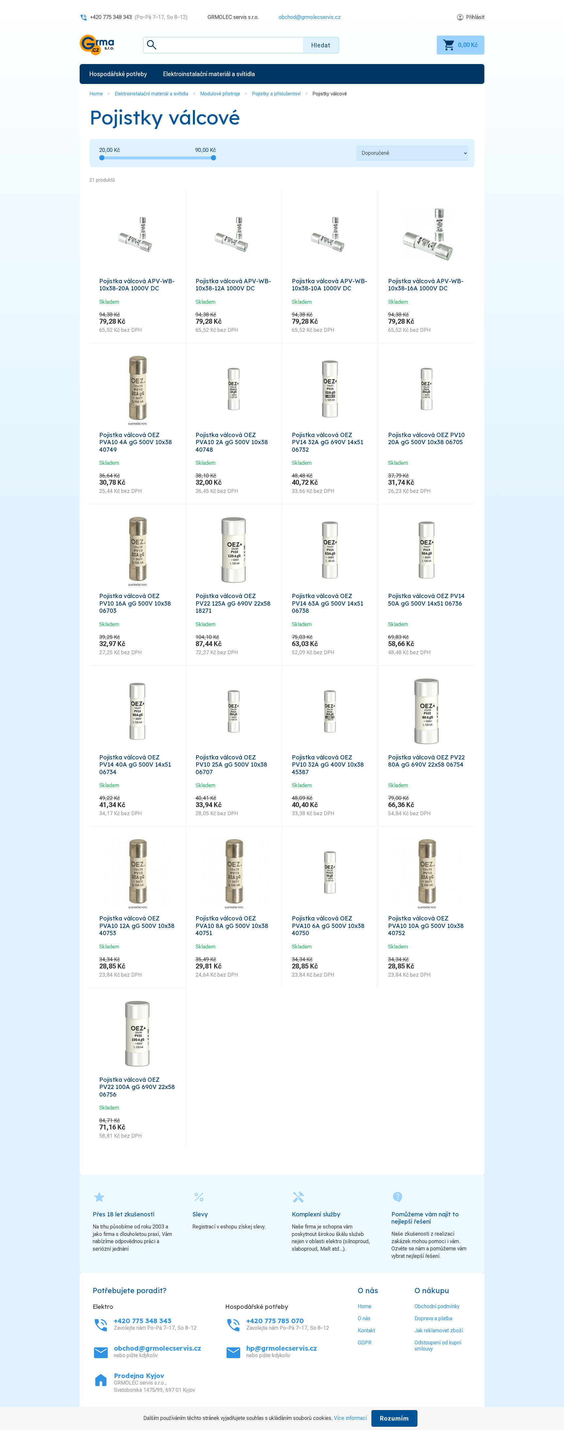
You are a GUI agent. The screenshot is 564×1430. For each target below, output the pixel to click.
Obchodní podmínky (437, 1306)
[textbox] (241, 45)
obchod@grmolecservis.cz (310, 17)
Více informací (350, 1418)
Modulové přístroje (220, 94)
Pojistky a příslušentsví (276, 94)
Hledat (320, 45)
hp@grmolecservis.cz (281, 1348)
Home (96, 94)
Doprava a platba (433, 1318)
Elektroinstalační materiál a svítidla (151, 94)
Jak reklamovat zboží (439, 1330)
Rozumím (394, 1418)
